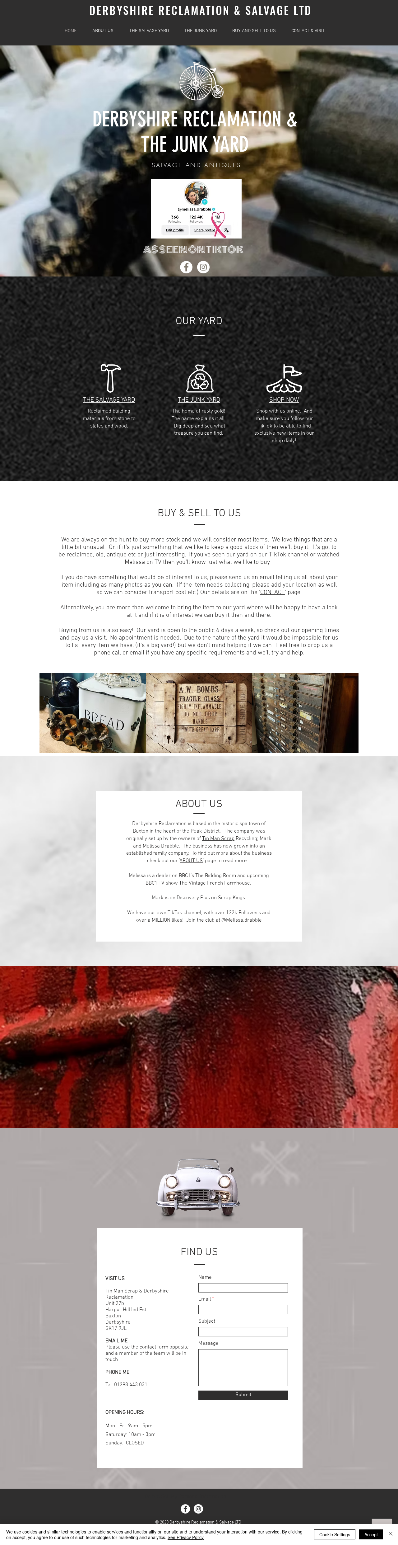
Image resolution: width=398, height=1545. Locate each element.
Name (205, 1277)
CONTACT (272, 592)
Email (204, 1299)
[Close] (390, 1534)
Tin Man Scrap (218, 839)
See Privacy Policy (186, 1537)
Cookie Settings (334, 1534)
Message (208, 1343)
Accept (371, 1534)
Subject (206, 1321)
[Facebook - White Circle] (186, 267)
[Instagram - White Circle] (203, 267)
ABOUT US (191, 861)
